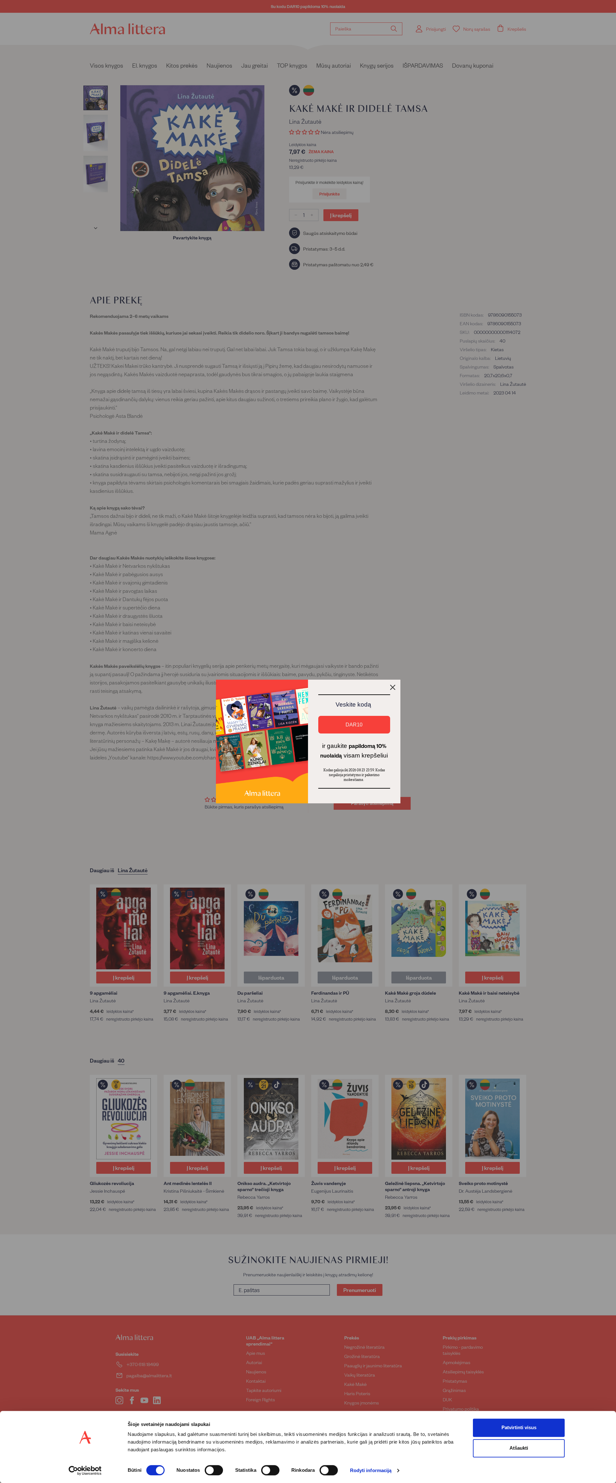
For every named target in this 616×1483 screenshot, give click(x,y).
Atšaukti (518, 1448)
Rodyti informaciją (371, 1470)
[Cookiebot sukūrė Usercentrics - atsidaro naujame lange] (85, 1470)
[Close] (392, 687)
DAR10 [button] (354, 724)
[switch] (214, 1470)
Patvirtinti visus (518, 1427)
